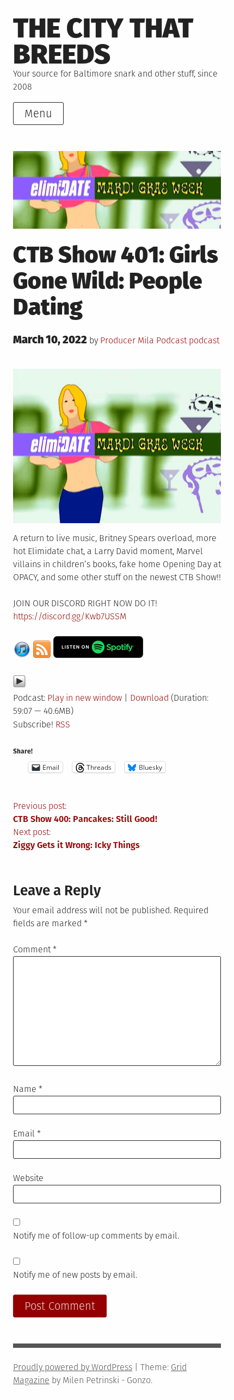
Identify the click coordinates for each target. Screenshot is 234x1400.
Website (28, 1178)
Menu (38, 113)
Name (27, 1089)
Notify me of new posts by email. (75, 1275)
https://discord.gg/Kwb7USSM (69, 616)
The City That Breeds (103, 41)
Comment (35, 949)
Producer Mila (127, 340)
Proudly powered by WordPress (72, 1367)
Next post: (76, 838)
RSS (63, 724)
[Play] (19, 685)
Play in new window (84, 698)
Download (149, 698)
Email (27, 1133)
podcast (204, 340)
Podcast (171, 340)
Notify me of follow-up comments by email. (96, 1236)
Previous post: (85, 812)
